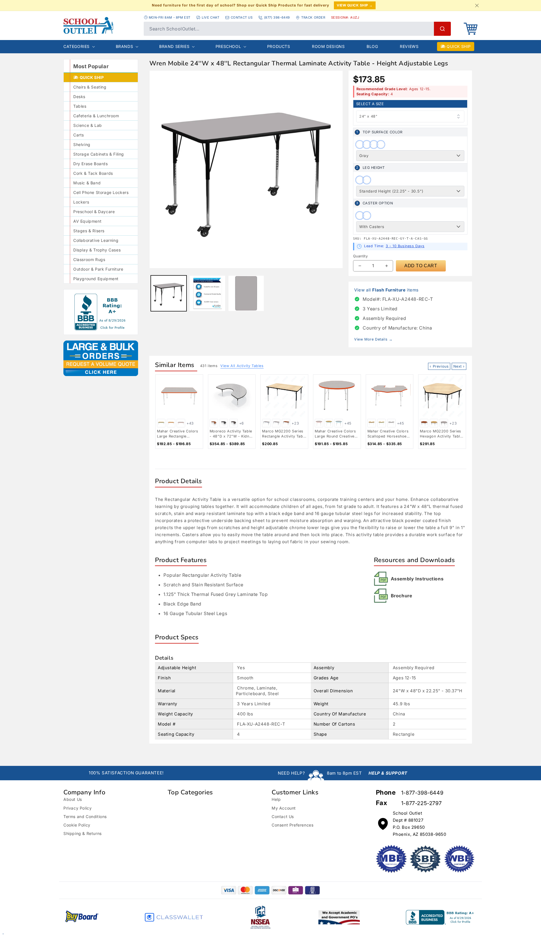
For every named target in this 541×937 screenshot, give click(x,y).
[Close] (477, 5)
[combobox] (297, 29)
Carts (78, 134)
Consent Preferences (292, 825)
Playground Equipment (96, 278)
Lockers (81, 202)
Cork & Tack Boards (93, 173)
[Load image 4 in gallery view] (246, 293)
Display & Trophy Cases (97, 249)
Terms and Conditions (85, 816)
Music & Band (87, 182)
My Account (284, 808)
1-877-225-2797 (421, 803)
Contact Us (283, 816)
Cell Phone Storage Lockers (101, 192)
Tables (80, 106)
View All (241, 366)
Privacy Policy (77, 808)
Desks (79, 96)
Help (276, 799)
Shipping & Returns (82, 833)
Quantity (360, 256)
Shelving (81, 144)
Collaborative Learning (95, 240)
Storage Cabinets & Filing (98, 154)
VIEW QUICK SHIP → (355, 5)
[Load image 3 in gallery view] (207, 293)
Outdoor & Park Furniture (98, 269)
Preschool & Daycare (94, 211)
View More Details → (373, 339)
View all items (386, 290)
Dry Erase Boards (90, 163)
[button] (471, 29)
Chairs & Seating (90, 87)
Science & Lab (87, 125)
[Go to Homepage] (100, 25)
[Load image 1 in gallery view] (169, 293)
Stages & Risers (89, 230)
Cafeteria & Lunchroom (96, 115)
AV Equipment (87, 221)
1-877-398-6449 (422, 793)
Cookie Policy (76, 825)
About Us (72, 799)
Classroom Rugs (89, 259)
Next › (459, 366)
